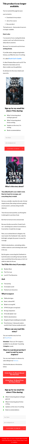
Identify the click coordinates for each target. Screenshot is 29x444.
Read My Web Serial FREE (21, 438)
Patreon (15, 360)
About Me (4, 440)
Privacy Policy (20, 440)
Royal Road (8, 338)
